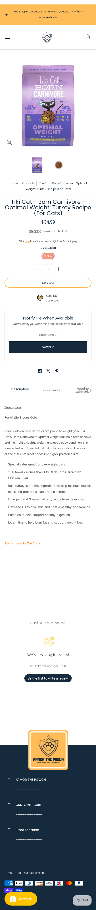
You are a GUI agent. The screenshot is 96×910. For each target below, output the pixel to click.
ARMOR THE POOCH (19, 873)
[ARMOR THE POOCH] (46, 37)
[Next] (88, 104)
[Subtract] (37, 269)
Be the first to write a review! (48, 678)
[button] (88, 37)
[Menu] (7, 37)
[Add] (58, 269)
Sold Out (48, 282)
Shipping (35, 231)
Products (28, 183)
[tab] (20, 390)
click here (76, 11)
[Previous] (8, 104)
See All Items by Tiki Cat (22, 543)
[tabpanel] (48, 476)
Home (13, 183)
